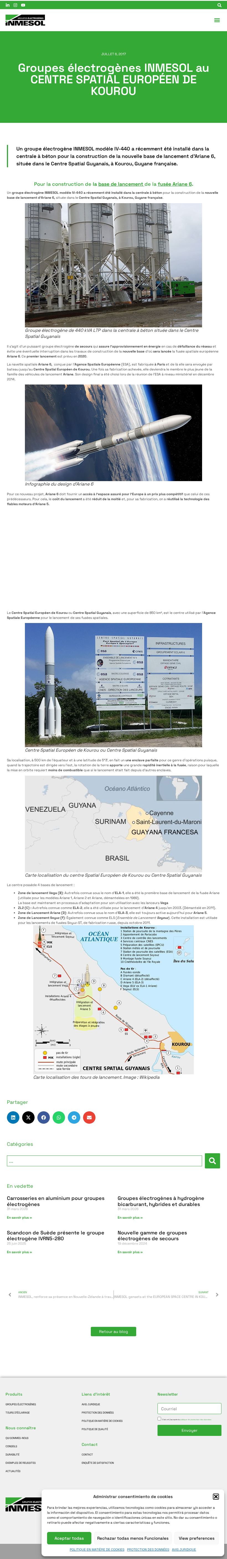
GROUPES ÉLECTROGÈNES (21, 1404)
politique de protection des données (195, 1420)
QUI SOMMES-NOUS (17, 1438)
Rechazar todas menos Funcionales (133, 1538)
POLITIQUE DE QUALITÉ (95, 1429)
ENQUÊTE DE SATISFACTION (98, 1463)
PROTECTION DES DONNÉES (148, 1549)
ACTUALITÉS (13, 1471)
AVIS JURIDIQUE (184, 1549)
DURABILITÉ (12, 1454)
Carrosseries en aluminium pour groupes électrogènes (55, 1201)
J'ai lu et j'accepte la (186, 1420)
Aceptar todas (69, 1538)
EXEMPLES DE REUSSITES (21, 1463)
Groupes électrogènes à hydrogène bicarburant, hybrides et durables (161, 1201)
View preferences (197, 1538)
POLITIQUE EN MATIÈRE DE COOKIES (97, 1549)
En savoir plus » (19, 1217)
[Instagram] (15, 5)
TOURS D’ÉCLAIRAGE (18, 1412)
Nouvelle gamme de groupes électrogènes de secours (152, 1235)
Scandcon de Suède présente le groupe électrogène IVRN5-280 (55, 1235)
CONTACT (87, 1454)
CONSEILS (11, 1446)
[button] (216, 1496)
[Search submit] (212, 1160)
